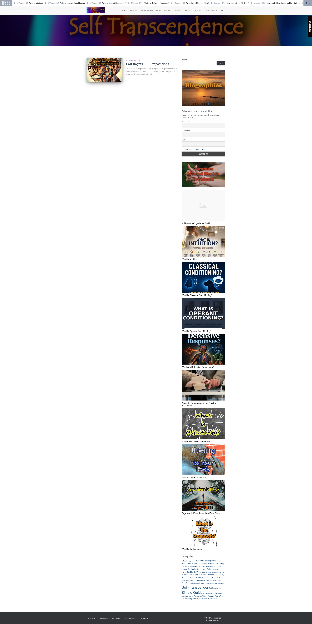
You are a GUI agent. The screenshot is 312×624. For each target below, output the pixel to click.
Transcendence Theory (151, 10)
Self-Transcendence (197, 587)
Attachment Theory (190, 563)
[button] (216, 10)
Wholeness (213, 599)
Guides (167, 10)
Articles (133, 10)
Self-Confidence (198, 583)
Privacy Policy (130, 619)
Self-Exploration (219, 583)
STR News (92, 619)
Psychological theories (199, 580)
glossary (104, 619)
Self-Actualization (215, 580)
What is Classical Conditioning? (197, 295)
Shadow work (217, 588)
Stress (217, 593)
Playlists (199, 10)
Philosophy (185, 580)
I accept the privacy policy (194, 149)
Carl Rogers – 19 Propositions (147, 64)
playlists (144, 619)
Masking (184, 578)
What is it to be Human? (201, 598)
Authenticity (202, 563)
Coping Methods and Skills (199, 569)
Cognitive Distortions (205, 566)
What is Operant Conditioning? (196, 331)
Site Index (116, 619)
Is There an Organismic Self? (196, 223)
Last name (186, 130)
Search (184, 59)
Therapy (177, 10)
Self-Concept (187, 583)
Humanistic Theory (190, 574)
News (198, 577)
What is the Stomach (192, 549)
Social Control (209, 593)
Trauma (217, 596)
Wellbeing (188, 598)
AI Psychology (186, 561)
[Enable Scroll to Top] (307, 619)
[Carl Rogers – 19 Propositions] (104, 70)
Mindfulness (191, 578)
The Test (187, 10)
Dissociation (186, 572)
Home (124, 10)
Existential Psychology (218, 572)
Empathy (208, 572)
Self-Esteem (209, 583)
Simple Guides (193, 592)
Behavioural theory (216, 563)
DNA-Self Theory (195, 572)
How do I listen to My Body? (195, 477)
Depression (215, 569)
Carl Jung (185, 566)
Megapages (211, 10)
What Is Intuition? (190, 259)
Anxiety (193, 561)
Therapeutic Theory (200, 596)
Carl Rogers (193, 566)
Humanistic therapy (206, 574)
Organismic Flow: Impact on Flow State (201, 513)
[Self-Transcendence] (96, 10)
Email (184, 140)
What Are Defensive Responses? (198, 366)
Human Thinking (219, 575)
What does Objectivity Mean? (196, 441)
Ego (203, 571)
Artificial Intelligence (206, 560)
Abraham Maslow (133, 60)
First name (186, 121)
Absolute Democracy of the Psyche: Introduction (199, 404)
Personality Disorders (218, 578)
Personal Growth (207, 578)
